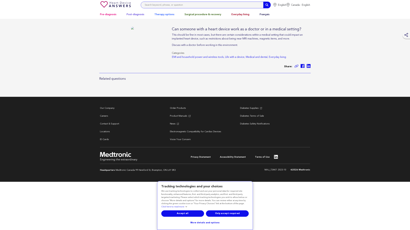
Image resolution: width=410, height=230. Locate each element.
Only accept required (227, 213)
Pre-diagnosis (108, 14)
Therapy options (164, 14)
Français (264, 14)
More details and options (205, 222)
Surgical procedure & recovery (202, 14)
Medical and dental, (257, 57)
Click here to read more (172, 206)
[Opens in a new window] (302, 66)
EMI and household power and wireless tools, (198, 57)
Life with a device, (235, 57)
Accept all (182, 213)
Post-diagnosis (135, 14)
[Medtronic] (116, 5)
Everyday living (240, 14)
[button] (279, 5)
